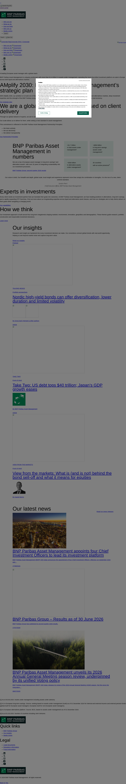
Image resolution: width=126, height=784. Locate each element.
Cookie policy (41, 108)
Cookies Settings (44, 113)
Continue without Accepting (84, 80)
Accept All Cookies (83, 113)
